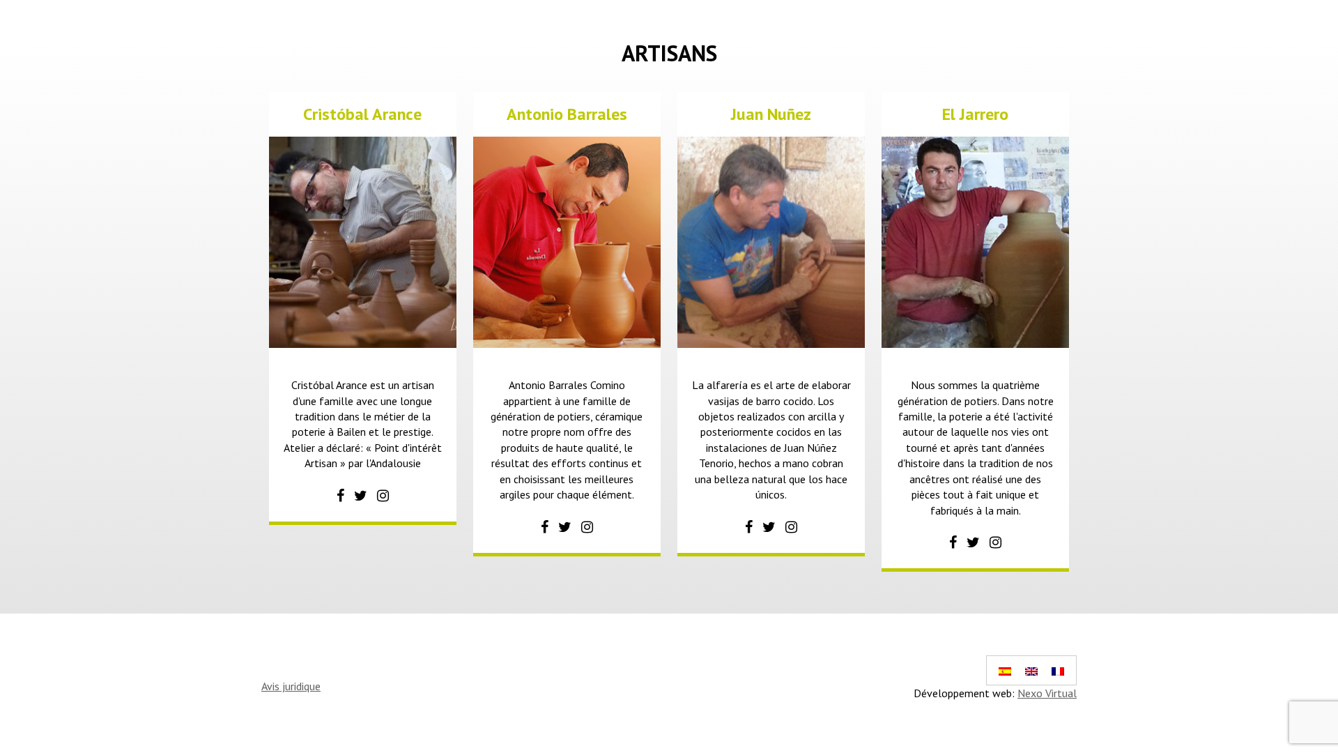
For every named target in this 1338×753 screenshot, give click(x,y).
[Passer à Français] (1058, 670)
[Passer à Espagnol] (1005, 670)
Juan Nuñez (771, 114)
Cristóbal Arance (362, 114)
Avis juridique (291, 686)
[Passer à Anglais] (1031, 670)
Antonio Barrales (567, 114)
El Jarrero (975, 114)
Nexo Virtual (1047, 693)
